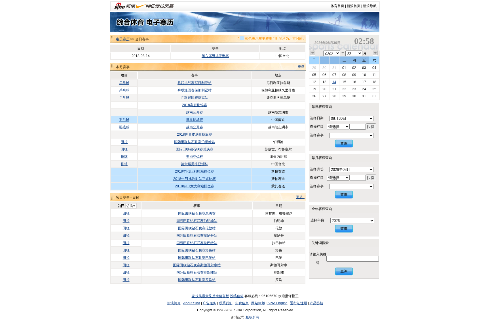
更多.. (300, 197)
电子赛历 (123, 39)
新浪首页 (353, 6)
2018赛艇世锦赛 (194, 105)
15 (344, 82)
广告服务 (209, 303)
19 (314, 89)
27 (324, 96)
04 (374, 68)
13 (324, 82)
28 (334, 96)
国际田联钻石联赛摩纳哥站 (196, 236)
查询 (344, 143)
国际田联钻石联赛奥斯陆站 (196, 272)
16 (354, 82)
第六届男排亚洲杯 (215, 56)
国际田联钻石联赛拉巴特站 (196, 243)
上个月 (312, 53)
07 (334, 75)
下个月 (375, 53)
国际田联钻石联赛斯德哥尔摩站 (197, 265)
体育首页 (337, 6)
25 (374, 89)
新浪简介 (174, 303)
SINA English (277, 303)
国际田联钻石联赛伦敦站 (197, 228)
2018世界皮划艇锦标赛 (194, 135)
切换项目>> (127, 206)
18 (374, 82)
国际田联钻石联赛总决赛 (194, 149)
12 (314, 82)
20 (324, 89)
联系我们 (226, 303)
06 (324, 75)
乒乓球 (124, 83)
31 (334, 68)
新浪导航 (370, 6)
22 (344, 89)
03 (364, 68)
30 (324, 68)
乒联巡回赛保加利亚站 (195, 90)
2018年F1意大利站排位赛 (194, 186)
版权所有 (252, 317)
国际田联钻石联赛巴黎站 (197, 258)
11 (374, 75)
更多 (301, 66)
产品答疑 (316, 303)
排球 (124, 157)
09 (354, 75)
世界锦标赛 (194, 120)
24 (364, 89)
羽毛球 (124, 120)
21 (334, 89)
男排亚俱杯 (194, 157)
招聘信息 (242, 303)
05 (314, 75)
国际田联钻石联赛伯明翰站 (194, 142)
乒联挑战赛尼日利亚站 (195, 83)
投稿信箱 (237, 296)
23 (354, 89)
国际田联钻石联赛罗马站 (197, 280)
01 (344, 68)
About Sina (191, 303)
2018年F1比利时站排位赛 (194, 171)
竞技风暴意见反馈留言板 (210, 296)
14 (334, 82)
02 (354, 68)
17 (364, 82)
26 (314, 96)
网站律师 (258, 303)
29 (314, 68)
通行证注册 (298, 303)
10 (364, 75)
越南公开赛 (194, 112)
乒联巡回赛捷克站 (194, 98)
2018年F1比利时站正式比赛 (194, 179)
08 (344, 75)
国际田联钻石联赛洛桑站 (197, 250)
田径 (124, 142)
